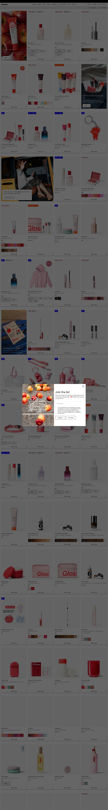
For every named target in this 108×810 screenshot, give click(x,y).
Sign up (60, 417)
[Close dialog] (83, 386)
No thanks (71, 417)
